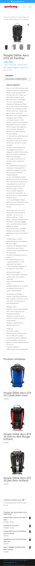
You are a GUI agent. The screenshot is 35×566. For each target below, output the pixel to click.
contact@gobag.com (10, 562)
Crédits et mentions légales (19, 560)
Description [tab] (9, 75)
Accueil (5, 17)
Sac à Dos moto (13, 17)
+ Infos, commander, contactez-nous (15, 65)
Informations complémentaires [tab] (16, 79)
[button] (28, 25)
